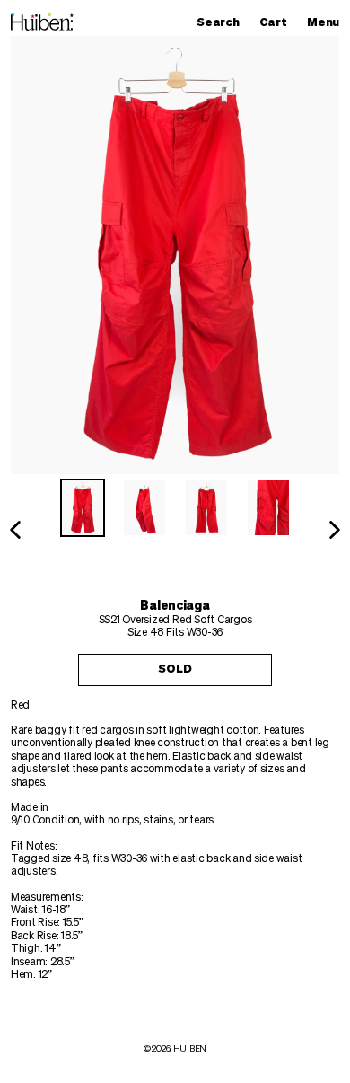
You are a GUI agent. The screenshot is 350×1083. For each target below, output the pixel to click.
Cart (277, 22)
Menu (327, 22)
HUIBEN (189, 1048)
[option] (83, 508)
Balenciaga (174, 606)
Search (222, 22)
